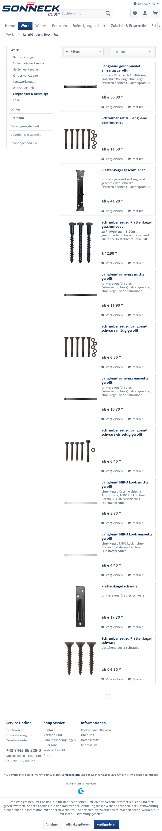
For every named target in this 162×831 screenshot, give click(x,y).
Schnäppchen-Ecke (24, 143)
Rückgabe (51, 745)
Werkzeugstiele (24, 88)
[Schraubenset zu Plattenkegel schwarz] (80, 659)
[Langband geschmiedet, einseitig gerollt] (80, 86)
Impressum (89, 745)
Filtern (75, 51)
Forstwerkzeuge (24, 82)
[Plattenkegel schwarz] (80, 607)
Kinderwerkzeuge (25, 75)
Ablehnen (52, 824)
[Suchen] (108, 13)
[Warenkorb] (155, 13)
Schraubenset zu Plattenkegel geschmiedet (126, 224)
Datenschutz (90, 740)
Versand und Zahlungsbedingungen (60, 737)
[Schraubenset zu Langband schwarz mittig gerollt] (80, 347)
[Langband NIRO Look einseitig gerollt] (80, 555)
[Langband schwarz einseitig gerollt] (80, 399)
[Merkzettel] (134, 13)
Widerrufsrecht (54, 750)
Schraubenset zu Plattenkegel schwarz (126, 640)
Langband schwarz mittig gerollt (122, 276)
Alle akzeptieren (78, 824)
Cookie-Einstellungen (96, 730)
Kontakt (49, 730)
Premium (17, 118)
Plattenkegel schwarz (119, 586)
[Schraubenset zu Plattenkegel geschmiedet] (80, 243)
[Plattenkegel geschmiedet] (80, 190)
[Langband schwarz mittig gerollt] (80, 295)
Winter (15, 109)
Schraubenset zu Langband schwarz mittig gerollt (124, 328)
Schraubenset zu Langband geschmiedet (124, 120)
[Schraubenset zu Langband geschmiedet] (80, 138)
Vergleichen (114, 107)
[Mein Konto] (145, 13)
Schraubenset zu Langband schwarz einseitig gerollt (124, 432)
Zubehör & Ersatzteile (26, 135)
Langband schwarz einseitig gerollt (124, 380)
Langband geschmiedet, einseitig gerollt (121, 68)
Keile (16, 100)
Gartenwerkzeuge (25, 69)
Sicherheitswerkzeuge (28, 63)
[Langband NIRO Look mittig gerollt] (80, 503)
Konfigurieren (106, 824)
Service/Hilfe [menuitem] (146, 3)
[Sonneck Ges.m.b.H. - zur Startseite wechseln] (32, 9)
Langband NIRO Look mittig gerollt (124, 484)
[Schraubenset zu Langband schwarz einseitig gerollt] (80, 451)
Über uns (87, 735)
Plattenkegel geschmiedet (123, 170)
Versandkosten (71, 774)
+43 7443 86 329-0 (23, 750)
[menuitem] (86, 13)
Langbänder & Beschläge (31, 94)
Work (15, 50)
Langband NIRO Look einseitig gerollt (126, 536)
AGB (47, 755)
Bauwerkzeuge (23, 57)
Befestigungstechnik (25, 126)
